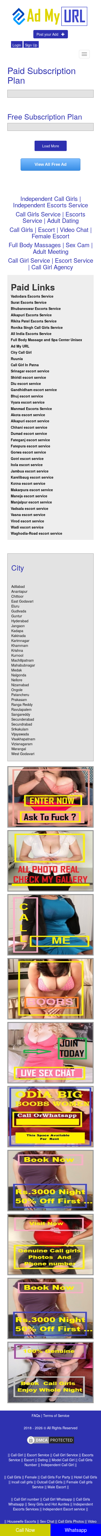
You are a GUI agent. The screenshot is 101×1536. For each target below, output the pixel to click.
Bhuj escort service (27, 396)
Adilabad (18, 586)
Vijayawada (20, 733)
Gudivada (18, 610)
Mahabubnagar (23, 665)
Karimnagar (20, 640)
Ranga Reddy (22, 704)
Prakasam (19, 699)
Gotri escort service (27, 458)
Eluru (15, 606)
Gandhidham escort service (34, 389)
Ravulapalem (21, 709)
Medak (16, 670)
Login (17, 45)
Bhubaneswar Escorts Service (36, 308)
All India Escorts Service (31, 333)
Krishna (17, 650)
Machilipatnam (22, 660)
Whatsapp (76, 1529)
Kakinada (18, 635)
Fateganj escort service (30, 439)
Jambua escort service (30, 471)
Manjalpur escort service (31, 502)
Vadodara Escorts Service (32, 296)
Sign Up (31, 45)
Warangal (18, 748)
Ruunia (17, 358)
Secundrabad (21, 724)
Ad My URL (20, 346)
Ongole (17, 689)
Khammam (19, 645)
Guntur (16, 615)
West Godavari (22, 753)
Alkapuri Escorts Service (31, 314)
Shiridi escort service (28, 377)
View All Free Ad (50, 164)
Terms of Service (56, 1415)
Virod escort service (27, 520)
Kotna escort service (28, 483)
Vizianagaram (22, 743)
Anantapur (19, 591)
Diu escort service (26, 383)
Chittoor (17, 596)
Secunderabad (22, 719)
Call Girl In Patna (25, 364)
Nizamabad (20, 684)
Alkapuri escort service (30, 420)
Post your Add (49, 34)
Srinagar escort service (30, 370)
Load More (50, 145)
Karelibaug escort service (32, 477)
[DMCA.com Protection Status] (50, 1439)
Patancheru (20, 694)
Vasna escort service (28, 514)
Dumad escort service (29, 433)
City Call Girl (22, 352)
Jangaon (18, 625)
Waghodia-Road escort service (36, 533)
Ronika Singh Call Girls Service (37, 327)
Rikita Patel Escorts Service (34, 321)
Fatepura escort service (30, 445)
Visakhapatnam (23, 738)
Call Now (25, 1529)
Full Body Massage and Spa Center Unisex (46, 339)
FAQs (36, 1415)
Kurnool (17, 655)
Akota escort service (28, 414)
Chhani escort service (29, 427)
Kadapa (17, 630)
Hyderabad (19, 620)
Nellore (16, 679)
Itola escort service (27, 464)
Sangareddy (20, 714)
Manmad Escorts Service (31, 408)
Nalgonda (18, 674)
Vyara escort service (28, 402)
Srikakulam (19, 729)
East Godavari (22, 601)
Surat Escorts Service (29, 302)
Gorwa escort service (28, 452)
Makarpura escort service (32, 489)
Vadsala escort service (29, 508)
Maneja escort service (29, 495)
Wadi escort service (27, 527)
